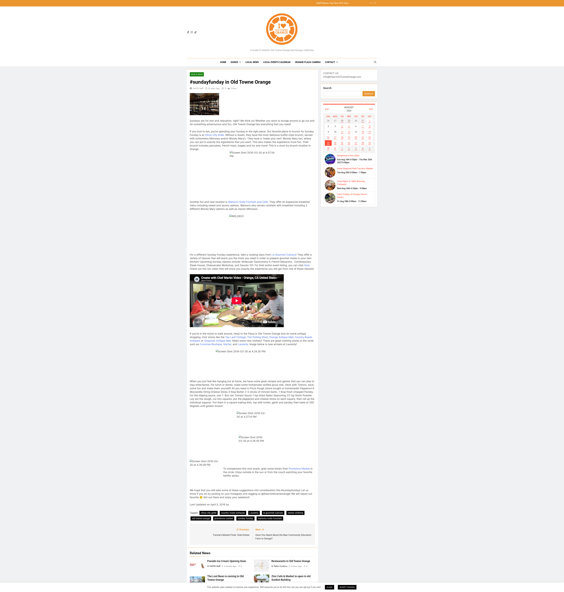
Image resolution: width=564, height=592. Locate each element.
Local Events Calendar (277, 62)
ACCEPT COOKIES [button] (347, 587)
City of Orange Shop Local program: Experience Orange (322, 3)
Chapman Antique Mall (217, 340)
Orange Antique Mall (281, 337)
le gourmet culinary (273, 512)
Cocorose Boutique (211, 344)
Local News (252, 62)
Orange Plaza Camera (308, 62)
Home (223, 62)
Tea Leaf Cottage (235, 337)
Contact (330, 62)
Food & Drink (197, 74)
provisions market (223, 518)
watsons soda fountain (270, 518)
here (306, 265)
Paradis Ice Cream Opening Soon (226, 561)
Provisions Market (299, 468)
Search (327, 88)
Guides (234, 62)
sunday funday (245, 518)
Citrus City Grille (214, 135)
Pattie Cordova (280, 566)
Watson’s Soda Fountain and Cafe (248, 201)
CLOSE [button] (329, 587)
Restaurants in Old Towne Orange (290, 561)
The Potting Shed (257, 337)
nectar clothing (295, 512)
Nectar (227, 344)
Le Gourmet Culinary (284, 254)
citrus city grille (208, 512)
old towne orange (201, 518)
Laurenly (243, 344)
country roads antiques (233, 512)
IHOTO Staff (198, 88)
